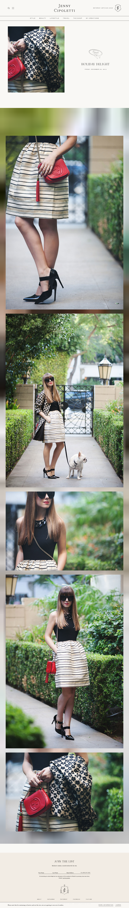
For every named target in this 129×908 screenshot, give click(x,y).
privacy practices (66, 878)
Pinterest (63, 899)
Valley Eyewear (69, 839)
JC (34, 839)
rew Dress (37, 839)
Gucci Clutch (61, 839)
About (39, 899)
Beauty (42, 18)
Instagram (51, 899)
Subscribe (85, 872)
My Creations (92, 18)
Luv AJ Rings (91, 839)
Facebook (76, 899)
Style (32, 18)
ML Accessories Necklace (81, 839)
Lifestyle (54, 18)
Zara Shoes (44, 839)
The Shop (77, 18)
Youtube (89, 899)
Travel (66, 18)
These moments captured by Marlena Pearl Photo (64, 842)
